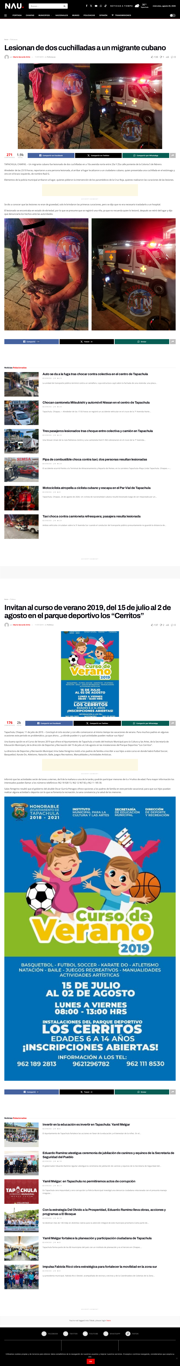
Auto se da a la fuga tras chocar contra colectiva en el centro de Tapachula (95, 374)
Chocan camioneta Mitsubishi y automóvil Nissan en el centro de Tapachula (96, 402)
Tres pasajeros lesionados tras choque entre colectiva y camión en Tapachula (98, 431)
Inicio (6, 39)
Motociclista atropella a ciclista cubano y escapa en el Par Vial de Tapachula (96, 488)
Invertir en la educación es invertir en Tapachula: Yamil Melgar (86, 1124)
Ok (90, 1361)
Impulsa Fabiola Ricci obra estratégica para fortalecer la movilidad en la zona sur (100, 1266)
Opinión (103, 15)
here (108, 1320)
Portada (17, 15)
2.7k (60, 378)
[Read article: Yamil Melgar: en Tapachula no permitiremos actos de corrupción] (21, 1191)
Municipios (44, 15)
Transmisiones (123, 15)
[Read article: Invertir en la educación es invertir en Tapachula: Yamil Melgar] (21, 1135)
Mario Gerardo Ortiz (21, 57)
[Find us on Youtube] (96, 6)
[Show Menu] (5, 15)
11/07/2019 (39, 57)
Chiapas (30, 15)
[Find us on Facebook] (86, 6)
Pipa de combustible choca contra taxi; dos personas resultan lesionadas (95, 459)
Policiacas (89, 15)
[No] (176, 1358)
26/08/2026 (48, 378)
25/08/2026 (48, 407)
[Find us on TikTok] (105, 6)
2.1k (60, 1186)
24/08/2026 (48, 1218)
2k (60, 492)
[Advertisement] (90, 29)
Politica (13, 599)
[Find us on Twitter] (91, 6)
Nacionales (61, 15)
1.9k (60, 1161)
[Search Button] (65, 6)
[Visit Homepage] (14, 6)
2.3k (60, 407)
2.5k (60, 520)
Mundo (75, 15)
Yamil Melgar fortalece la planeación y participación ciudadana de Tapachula (97, 1238)
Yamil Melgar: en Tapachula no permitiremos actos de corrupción (89, 1181)
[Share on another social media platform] (173, 155)
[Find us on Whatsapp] (101, 6)
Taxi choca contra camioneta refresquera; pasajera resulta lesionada (92, 516)
